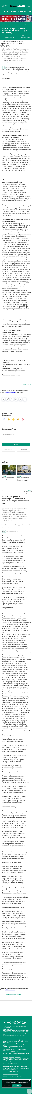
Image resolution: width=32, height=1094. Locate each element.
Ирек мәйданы (27, 384)
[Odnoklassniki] (14, 1022)
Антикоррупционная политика (10, 1074)
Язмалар (13, 12)
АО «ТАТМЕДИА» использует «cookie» (11, 1057)
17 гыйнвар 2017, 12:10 (8, 37)
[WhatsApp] (16, 399)
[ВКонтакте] (3, 399)
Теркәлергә (23, 450)
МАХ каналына (10, 392)
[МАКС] (24, 1022)
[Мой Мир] (20, 399)
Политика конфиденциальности (11, 1063)
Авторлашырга (8, 449)
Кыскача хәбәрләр (24, 12)
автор (3, 25)
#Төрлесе (27, 25)
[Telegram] (7, 399)
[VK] (4, 1022)
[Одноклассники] (12, 399)
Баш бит (5, 12)
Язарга (16, 444)
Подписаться (16, 1085)
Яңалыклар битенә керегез (13, 994)
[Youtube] (19, 1022)
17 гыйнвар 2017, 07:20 (27, 491)
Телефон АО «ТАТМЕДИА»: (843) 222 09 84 (12, 1076)
